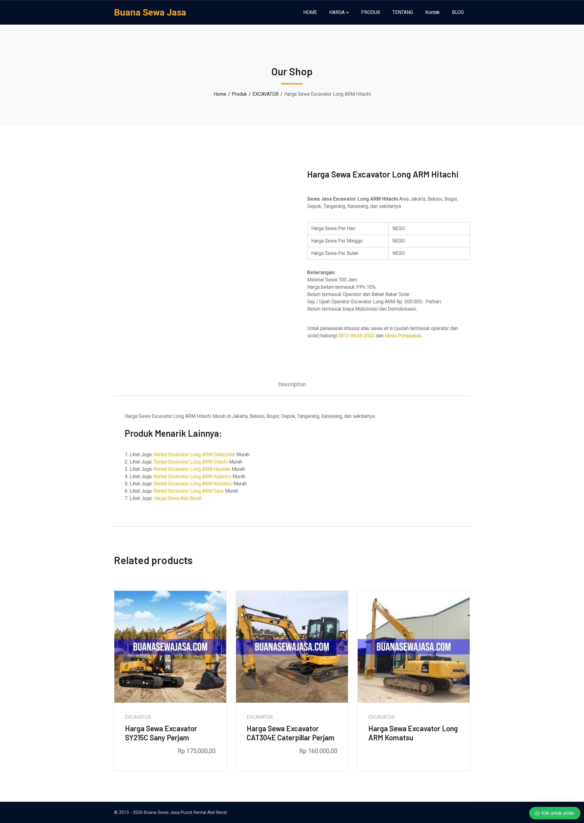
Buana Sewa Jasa (150, 12)
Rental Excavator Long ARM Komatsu (193, 484)
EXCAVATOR (265, 94)
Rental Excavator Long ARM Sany (189, 491)
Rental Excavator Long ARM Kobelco (192, 476)
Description (292, 384)
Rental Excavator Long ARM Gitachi (191, 462)
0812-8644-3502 (356, 336)
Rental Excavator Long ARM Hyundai (192, 469)
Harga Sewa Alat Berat (177, 498)
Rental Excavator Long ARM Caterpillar (194, 454)
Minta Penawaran (403, 336)
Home (220, 94)
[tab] (292, 384)
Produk (239, 94)
